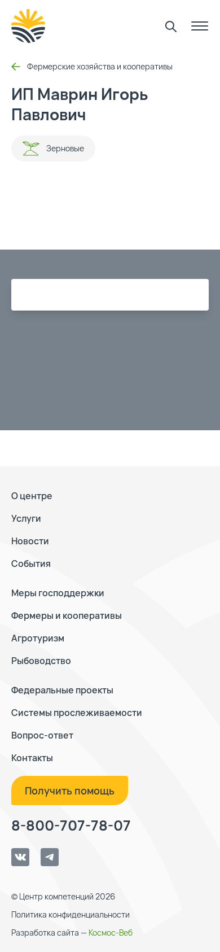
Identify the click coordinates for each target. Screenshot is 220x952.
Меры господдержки (57, 593)
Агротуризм (37, 638)
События (31, 563)
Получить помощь (70, 790)
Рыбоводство (41, 660)
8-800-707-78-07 (71, 825)
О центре (31, 496)
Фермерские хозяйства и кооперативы (100, 66)
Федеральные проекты (62, 690)
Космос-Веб (111, 932)
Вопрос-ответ (42, 735)
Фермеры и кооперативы (66, 615)
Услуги (26, 518)
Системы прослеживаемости (76, 712)
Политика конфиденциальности (70, 914)
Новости (30, 541)
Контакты (32, 758)
